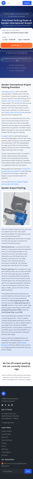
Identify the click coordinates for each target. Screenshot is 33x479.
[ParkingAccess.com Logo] (3, 3)
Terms (3, 446)
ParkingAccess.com (8, 91)
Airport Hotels (6, 431)
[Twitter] (2, 405)
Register (27, 3)
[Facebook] (6, 405)
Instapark (4, 136)
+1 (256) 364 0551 (7, 423)
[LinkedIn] (9, 405)
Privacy (4, 443)
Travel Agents (6, 452)
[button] (8, 3)
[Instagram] (12, 405)
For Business (6, 434)
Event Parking (6, 440)
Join (28, 471)
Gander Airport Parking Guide (14, 112)
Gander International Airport (11, 101)
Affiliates (4, 449)
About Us (4, 437)
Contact (4, 455)
